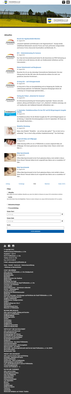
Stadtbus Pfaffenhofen (10, 298)
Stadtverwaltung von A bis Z (12, 303)
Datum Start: (10, 211)
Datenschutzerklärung (28, 265)
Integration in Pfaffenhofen (11, 314)
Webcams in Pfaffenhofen (11, 308)
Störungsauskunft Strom (11, 306)
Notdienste (7, 294)
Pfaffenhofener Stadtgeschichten (13, 300)
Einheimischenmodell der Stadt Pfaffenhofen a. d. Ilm (19, 283)
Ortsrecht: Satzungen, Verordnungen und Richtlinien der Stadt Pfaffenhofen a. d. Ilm (28, 295)
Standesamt (7, 304)
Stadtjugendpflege (9, 315)
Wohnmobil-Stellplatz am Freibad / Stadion (16, 391)
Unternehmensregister (10, 343)
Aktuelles (11, 192)
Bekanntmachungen (14, 204)
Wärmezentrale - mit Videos (12, 346)
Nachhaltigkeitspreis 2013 (11, 339)
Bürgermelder (8, 280)
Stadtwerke (7, 340)
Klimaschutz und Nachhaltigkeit (13, 337)
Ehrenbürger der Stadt (10, 281)
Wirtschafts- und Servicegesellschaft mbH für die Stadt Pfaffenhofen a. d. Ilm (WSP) (28, 348)
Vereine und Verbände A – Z (12, 366)
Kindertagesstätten (9, 317)
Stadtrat (6, 301)
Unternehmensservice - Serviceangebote (15, 345)
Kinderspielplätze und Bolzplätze (13, 362)
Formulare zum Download (11, 284)
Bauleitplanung (8, 273)
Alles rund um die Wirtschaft (12, 331)
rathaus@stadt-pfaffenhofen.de (17, 262)
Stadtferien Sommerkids (11, 325)
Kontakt (10, 265)
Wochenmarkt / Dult (9, 351)
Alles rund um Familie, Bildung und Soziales (16, 312)
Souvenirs (7, 383)
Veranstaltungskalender (11, 365)
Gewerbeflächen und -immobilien (13, 335)
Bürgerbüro (7, 276)
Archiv (10, 197)
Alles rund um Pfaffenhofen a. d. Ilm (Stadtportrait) (18, 272)
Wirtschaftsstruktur (9, 349)
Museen (6, 382)
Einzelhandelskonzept (10, 332)
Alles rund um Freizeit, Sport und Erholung (16, 356)
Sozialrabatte (8, 321)
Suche (8, 225)
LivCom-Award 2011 (10, 290)
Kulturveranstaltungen (10, 379)
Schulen (6, 318)
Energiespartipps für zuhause (12, 334)
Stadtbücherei (8, 323)
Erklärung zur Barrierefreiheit (13, 267)
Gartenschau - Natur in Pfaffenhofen (14, 360)
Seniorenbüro (7, 320)
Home (5, 265)
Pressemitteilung (13, 208)
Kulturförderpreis (9, 377)
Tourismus (7, 388)
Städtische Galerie (9, 387)
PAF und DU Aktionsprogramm (12, 297)
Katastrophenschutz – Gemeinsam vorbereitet (17, 287)
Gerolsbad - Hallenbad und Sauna (13, 357)
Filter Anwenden (35, 231)
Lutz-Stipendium (8, 380)
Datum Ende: (10, 218)
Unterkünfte (7, 390)
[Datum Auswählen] (62, 214)
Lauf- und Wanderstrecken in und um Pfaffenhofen (18, 363)
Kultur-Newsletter (9, 376)
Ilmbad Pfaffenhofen (10, 359)
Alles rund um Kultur (10, 371)
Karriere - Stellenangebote (11, 289)
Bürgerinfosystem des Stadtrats (13, 278)
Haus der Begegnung (10, 374)
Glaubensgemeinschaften (11, 373)
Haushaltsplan (8, 286)
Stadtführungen (8, 385)
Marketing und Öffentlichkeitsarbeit (14, 292)
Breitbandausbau (9, 275)
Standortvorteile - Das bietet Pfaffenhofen (16, 342)
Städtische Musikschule (11, 326)
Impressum (17, 265)
